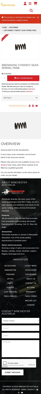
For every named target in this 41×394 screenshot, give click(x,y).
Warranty (31, 292)
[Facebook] (37, 389)
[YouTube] (22, 392)
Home (4, 27)
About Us (30, 279)
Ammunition (10, 270)
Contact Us (30, 283)
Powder (10, 287)
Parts (10, 283)
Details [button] (8, 98)
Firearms (10, 274)
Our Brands (30, 274)
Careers (31, 305)
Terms (23, 389)
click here (31, 89)
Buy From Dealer (24, 78)
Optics (10, 279)
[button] (31, 11)
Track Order (31, 296)
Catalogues (30, 270)
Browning (14, 27)
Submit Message (12, 372)
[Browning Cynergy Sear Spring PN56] (20, 47)
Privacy (31, 389)
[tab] (20, 98)
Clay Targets (10, 292)
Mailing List (30, 301)
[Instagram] (18, 392)
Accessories (10, 266)
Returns (31, 287)
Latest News (31, 266)
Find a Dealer (10, 296)
